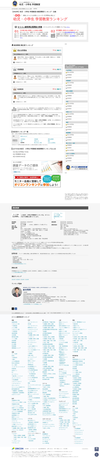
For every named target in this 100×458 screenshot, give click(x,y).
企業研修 (61, 378)
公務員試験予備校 (46, 411)
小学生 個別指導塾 (47, 368)
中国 (86, 338)
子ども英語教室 (46, 385)
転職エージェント (63, 335)
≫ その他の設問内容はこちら (19, 263)
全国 (68, 425)
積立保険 (74, 403)
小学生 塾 (44, 364)
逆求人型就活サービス (64, 325)
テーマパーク (62, 429)
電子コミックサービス (33, 394)
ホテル (29, 437)
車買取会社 (30, 364)
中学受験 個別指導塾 (47, 357)
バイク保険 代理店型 (77, 365)
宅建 (45, 396)
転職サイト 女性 (63, 331)
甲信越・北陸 (51, 338)
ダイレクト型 (16, 324)
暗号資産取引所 (15, 389)
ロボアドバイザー (16, 394)
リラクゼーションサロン (48, 424)
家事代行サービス (32, 327)
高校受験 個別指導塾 (47, 344)
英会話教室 (45, 389)
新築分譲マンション (17, 426)
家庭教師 (44, 375)
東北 (15, 435)
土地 (25, 402)
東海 (18, 409)
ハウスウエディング (64, 403)
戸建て (21, 402)
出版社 (30, 399)
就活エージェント (63, 322)
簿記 (48, 396)
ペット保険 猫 (75, 374)
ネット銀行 (14, 365)
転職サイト (61, 329)
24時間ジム (45, 422)
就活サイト (61, 324)
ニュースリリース (33, 448)
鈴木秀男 (72, 36)
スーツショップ (46, 439)
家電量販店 (45, 434)
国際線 (35, 429)
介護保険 (74, 396)
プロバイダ (75, 335)
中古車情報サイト (32, 366)
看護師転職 (61, 336)
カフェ (29, 386)
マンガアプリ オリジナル (34, 401)
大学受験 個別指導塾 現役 (48, 325)
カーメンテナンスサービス (34, 385)
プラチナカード (79, 434)
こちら (68, 27)
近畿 (21, 409)
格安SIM (76, 324)
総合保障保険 (75, 398)
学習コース (36, 140)
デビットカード (15, 385)
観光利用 (31, 440)
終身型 (75, 377)
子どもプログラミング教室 (49, 414)
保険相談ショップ (16, 348)
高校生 (45, 373)
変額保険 (74, 402)
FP (44, 394)
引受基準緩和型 (77, 379)
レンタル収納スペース (34, 349)
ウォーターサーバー (33, 322)
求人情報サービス (63, 349)
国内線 (30, 429)
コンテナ (31, 351)
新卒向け (62, 385)
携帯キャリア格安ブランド (80, 329)
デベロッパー (16, 442)
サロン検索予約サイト (64, 397)
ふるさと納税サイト (33, 346)
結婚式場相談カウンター (65, 408)
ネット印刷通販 (63, 373)
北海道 (45, 336)
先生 (21, 140)
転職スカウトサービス (64, 333)
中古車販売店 (31, 368)
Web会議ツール (63, 376)
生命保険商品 (75, 381)
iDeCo (74, 415)
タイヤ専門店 (45, 443)
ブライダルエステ (63, 391)
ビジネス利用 (32, 439)
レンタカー (30, 359)
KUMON (20, 89)
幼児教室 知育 (45, 379)
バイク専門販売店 (33, 377)
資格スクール (45, 403)
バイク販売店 (31, 375)
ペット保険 (14, 338)
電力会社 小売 (31, 412)
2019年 (22, 279)
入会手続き (23, 139)
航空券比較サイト (32, 424)
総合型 (30, 396)
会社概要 (27, 448)
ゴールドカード (16, 383)
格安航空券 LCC (32, 427)
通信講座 (44, 392)
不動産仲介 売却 (16, 400)
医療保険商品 (75, 376)
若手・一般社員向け (65, 384)
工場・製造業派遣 (63, 346)
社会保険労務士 (52, 398)
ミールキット (31, 336)
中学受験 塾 (45, 353)
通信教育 (44, 372)
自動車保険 (14, 322)
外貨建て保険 (75, 394)
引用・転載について (58, 448)
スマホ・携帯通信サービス (79, 322)
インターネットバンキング (18, 366)
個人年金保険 (75, 400)
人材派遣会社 (62, 363)
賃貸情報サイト (15, 415)
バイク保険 (14, 327)
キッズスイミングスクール (48, 426)
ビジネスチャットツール (65, 374)
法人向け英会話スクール (48, 413)
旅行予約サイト (31, 420)
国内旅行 (31, 422)
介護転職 (61, 338)
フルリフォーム (16, 422)
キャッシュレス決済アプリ (18, 387)
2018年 (27, 279)
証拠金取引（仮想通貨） (19, 392)
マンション (15, 402)
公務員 (45, 402)
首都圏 (14, 409)
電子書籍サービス (32, 392)
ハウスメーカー (16, 441)
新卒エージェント (63, 357)
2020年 (18, 279)
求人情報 (65, 448)
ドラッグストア (46, 435)
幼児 (45, 387)
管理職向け (62, 382)
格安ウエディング (63, 405)
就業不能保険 (75, 390)
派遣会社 (61, 344)
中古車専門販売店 (33, 370)
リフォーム (14, 420)
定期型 (79, 377)
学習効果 (36, 139)
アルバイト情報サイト (64, 327)
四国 (75, 340)
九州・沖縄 (46, 342)
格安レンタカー (31, 360)
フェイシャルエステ (64, 393)
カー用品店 (45, 441)
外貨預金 (14, 368)
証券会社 (15, 357)
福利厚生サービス (32, 410)
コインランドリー (32, 331)
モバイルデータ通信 (77, 333)
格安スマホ (76, 325)
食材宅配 (30, 333)
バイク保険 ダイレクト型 (78, 363)
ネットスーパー (31, 340)
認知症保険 (75, 392)
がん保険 (14, 344)
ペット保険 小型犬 (77, 372)
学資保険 (14, 346)
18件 (60, 50)
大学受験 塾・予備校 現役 (48, 322)
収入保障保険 (77, 385)
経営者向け (62, 380)
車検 (29, 383)
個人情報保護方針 (42, 448)
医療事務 (48, 394)
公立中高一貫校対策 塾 (48, 360)
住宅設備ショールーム (17, 419)
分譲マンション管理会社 (18, 407)
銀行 (14, 359)
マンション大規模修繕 (17, 411)
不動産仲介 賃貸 (16, 413)
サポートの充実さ (51, 142)
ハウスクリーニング (33, 329)
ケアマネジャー (53, 400)
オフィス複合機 (31, 409)
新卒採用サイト (63, 355)
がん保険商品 (75, 387)
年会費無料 (15, 379)
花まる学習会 (22, 50)
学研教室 (20, 69)
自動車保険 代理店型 (77, 361)
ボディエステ (62, 395)
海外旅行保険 (15, 336)
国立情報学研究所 (70, 32)
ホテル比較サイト (32, 426)
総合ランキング (24, 136)
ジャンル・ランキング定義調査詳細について (58, 216)
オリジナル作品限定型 (34, 397)
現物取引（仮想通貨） (18, 390)
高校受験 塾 (45, 335)
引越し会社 (30, 355)
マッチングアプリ (63, 412)
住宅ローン (14, 370)
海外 (33, 435)
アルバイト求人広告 (64, 365)
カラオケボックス (63, 427)
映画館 (60, 418)
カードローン (15, 374)
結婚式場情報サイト (64, 410)
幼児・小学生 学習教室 (48, 377)
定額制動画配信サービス (34, 388)
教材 (49, 140)
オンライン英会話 (46, 390)
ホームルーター (76, 331)
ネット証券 (14, 353)
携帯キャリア (77, 327)
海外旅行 (36, 422)
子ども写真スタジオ (33, 390)
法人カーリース (63, 371)
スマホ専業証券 (15, 361)
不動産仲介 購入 (16, 404)
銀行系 (14, 376)
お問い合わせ (50, 448)
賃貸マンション (15, 417)
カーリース (30, 362)
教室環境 (68, 132)
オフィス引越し (31, 405)
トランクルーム (31, 348)
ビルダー (15, 433)
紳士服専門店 (45, 437)
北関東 (19, 435)
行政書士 (46, 400)
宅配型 (30, 353)
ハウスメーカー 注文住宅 (17, 430)
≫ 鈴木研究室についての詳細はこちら (32, 304)
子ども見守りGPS (32, 414)
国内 (30, 435)
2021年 (13, 279)
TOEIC (45, 398)
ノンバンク (20, 376)
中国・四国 (23, 437)
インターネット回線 (77, 344)
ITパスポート (51, 402)
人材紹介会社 (62, 360)
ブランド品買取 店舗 (33, 403)
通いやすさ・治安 (38, 142)
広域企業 (76, 342)
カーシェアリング (32, 357)
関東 (69, 420)
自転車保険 (14, 333)
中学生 (49, 373)
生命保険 (14, 340)
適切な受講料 (51, 139)
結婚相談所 (61, 407)
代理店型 (15, 325)
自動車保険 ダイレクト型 (78, 359)
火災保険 (14, 335)
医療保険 (14, 342)
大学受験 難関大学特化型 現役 (49, 329)
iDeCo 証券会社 (15, 363)
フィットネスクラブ (47, 420)
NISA (13, 355)
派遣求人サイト (63, 348)
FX (12, 372)
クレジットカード (16, 377)
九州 (25, 409)
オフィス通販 (31, 407)
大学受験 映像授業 (47, 333)
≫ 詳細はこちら (16, 249)
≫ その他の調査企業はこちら (19, 272)
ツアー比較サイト (32, 431)
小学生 (54, 373)
